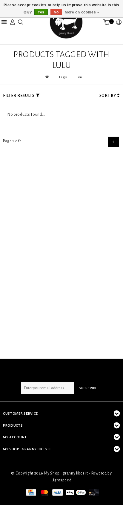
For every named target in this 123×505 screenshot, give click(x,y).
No (56, 12)
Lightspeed (62, 480)
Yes (41, 12)
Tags (63, 77)
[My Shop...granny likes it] (66, 22)
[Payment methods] (30, 492)
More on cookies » (82, 12)
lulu (79, 77)
